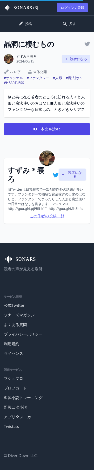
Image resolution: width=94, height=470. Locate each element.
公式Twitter (14, 305)
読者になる (78, 58)
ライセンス (13, 353)
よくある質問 (15, 324)
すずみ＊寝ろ (26, 56)
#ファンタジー (38, 77)
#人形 (57, 77)
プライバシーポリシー (23, 334)
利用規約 (11, 343)
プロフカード (15, 388)
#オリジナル (13, 77)
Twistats (11, 426)
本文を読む (50, 129)
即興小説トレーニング (23, 397)
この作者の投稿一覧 (47, 216)
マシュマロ (13, 378)
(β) (25, 7)
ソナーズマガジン (19, 315)
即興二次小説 (15, 407)
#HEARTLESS (14, 82)
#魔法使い (73, 77)
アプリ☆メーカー (19, 417)
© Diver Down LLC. (21, 455)
